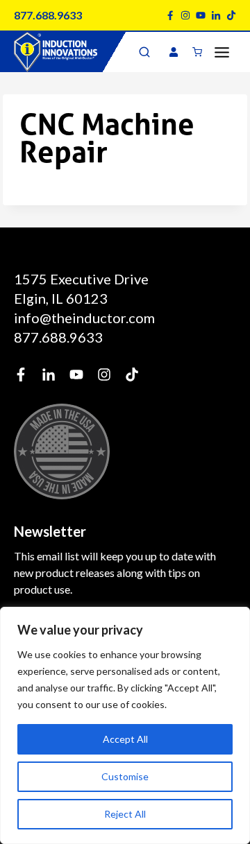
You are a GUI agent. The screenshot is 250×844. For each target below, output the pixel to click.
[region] (125, 725)
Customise (125, 776)
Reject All (125, 814)
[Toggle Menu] (222, 52)
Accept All (125, 739)
